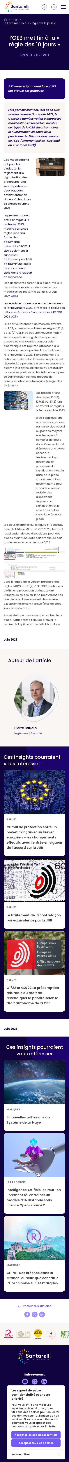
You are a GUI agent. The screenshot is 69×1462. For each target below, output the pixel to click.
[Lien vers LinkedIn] (44, 1381)
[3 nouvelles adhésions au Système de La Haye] (34, 1095)
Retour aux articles (36, 1306)
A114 (14, 296)
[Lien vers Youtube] (25, 1381)
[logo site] (17, 7)
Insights (16, 19)
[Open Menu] (63, 7)
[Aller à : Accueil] (5, 19)
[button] (54, 7)
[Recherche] (44, 7)
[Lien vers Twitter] (35, 1381)
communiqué (30, 141)
